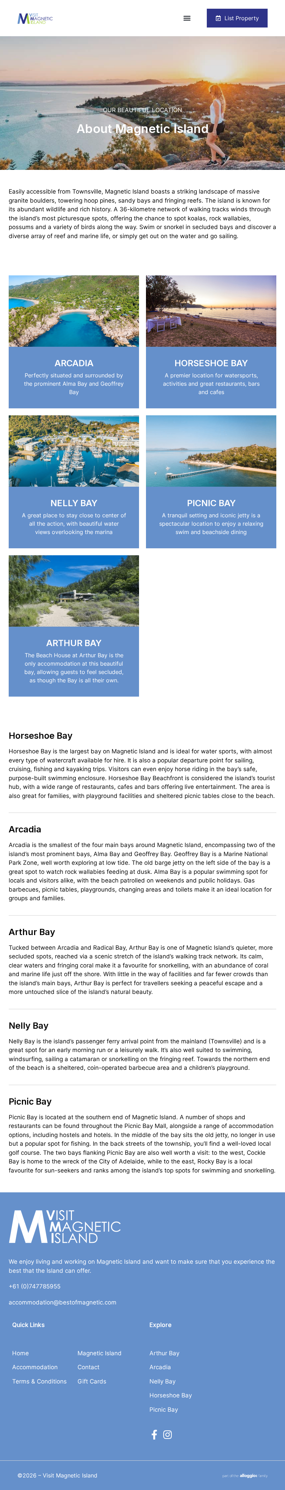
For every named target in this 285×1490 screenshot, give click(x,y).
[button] (187, 18)
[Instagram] (167, 1435)
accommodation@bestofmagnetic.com (62, 1302)
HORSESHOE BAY (211, 363)
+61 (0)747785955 (34, 1286)
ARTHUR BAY (73, 643)
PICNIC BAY (211, 503)
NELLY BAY (73, 503)
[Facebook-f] (154, 1435)
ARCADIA (74, 363)
